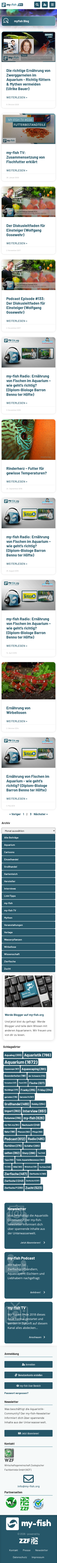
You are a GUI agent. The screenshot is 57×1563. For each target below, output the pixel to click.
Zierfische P (13, 1187)
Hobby (38, 1103)
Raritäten (13, 1145)
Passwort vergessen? (16, 1392)
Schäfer (32, 1145)
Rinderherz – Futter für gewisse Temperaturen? (26, 470)
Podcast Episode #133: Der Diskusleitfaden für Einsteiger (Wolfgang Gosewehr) (25, 305)
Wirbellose (31, 1167)
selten (12, 1153)
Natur (9, 1131)
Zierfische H (32, 1181)
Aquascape (11, 1069)
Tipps (9, 1160)
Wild (17, 1166)
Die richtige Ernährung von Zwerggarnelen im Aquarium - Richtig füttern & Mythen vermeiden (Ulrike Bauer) (28, 79)
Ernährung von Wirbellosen (18, 710)
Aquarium (20, 1062)
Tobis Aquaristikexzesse (30, 1159)
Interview (34, 1111)
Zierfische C (13, 1180)
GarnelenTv (27, 1097)
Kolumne (12, 1117)
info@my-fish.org (29, 1486)
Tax (41, 1153)
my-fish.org (11, 1125)
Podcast (14, 1139)
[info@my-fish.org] (28, 1479)
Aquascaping (34, 1069)
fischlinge (11, 1090)
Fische (36, 1083)
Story (28, 1152)
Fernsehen (10, 1083)
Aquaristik (37, 1055)
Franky (28, 1089)
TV (7, 1167)
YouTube (45, 1167)
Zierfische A (37, 1173)
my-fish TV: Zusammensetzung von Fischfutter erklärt (25, 157)
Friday (45, 1089)
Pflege (37, 1132)
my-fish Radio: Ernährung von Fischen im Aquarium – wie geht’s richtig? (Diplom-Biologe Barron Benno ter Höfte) (28, 385)
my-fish (33, 1118)
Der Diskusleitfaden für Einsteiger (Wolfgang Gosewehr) (25, 230)
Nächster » (41, 814)
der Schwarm (36, 1076)
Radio (36, 1139)
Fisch (23, 1083)
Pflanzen (24, 1132)
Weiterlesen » (16, 97)
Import (12, 1111)
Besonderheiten (15, 1075)
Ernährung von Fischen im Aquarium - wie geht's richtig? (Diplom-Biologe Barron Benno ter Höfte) (27, 783)
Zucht (33, 1188)
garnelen (10, 1097)
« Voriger (15, 814)
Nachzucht (31, 1124)
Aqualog (13, 1055)
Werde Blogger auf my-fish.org (24, 1014)
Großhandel (16, 1104)
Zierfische (15, 1174)
